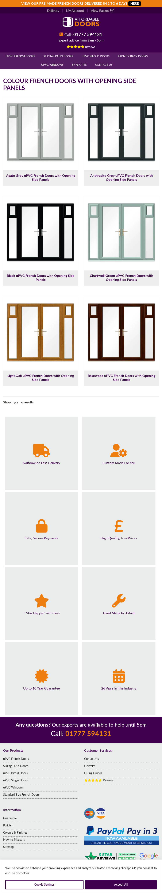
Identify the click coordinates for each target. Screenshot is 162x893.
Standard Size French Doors (21, 794)
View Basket (100, 10)
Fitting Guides (93, 773)
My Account (75, 10)
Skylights (79, 65)
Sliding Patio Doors (58, 56)
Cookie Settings (44, 884)
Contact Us (103, 65)
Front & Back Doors (133, 56)
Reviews (90, 47)
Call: (83, 35)
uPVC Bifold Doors (95, 56)
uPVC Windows (52, 65)
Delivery (53, 10)
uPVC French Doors (20, 56)
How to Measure (14, 839)
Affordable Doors (81, 22)
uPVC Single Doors (15, 780)
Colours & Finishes (15, 832)
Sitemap (8, 847)
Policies (8, 825)
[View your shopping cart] (112, 10)
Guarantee (10, 818)
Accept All (121, 884)
